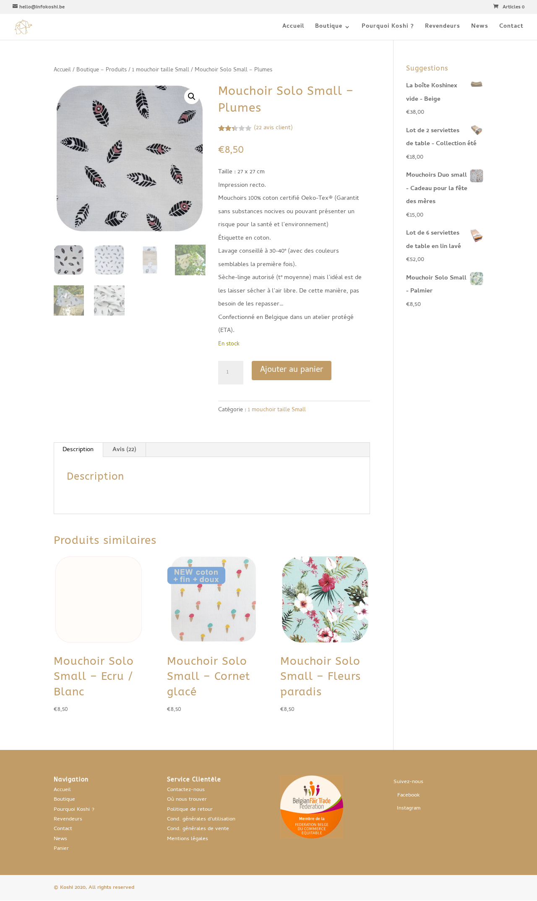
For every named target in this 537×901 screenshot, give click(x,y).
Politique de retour (190, 809)
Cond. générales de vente (198, 829)
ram (416, 808)
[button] (191, 96)
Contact (511, 27)
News (479, 27)
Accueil (293, 27)
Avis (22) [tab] (124, 450)
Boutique (328, 27)
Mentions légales (187, 839)
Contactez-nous (186, 790)
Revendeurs (442, 27)
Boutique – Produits (101, 70)
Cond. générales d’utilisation (201, 819)
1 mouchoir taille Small (160, 70)
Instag (404, 808)
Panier (61, 848)
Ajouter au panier (291, 370)
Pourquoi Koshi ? (388, 27)
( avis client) (273, 128)
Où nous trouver (187, 799)
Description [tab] (78, 450)
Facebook (408, 795)
